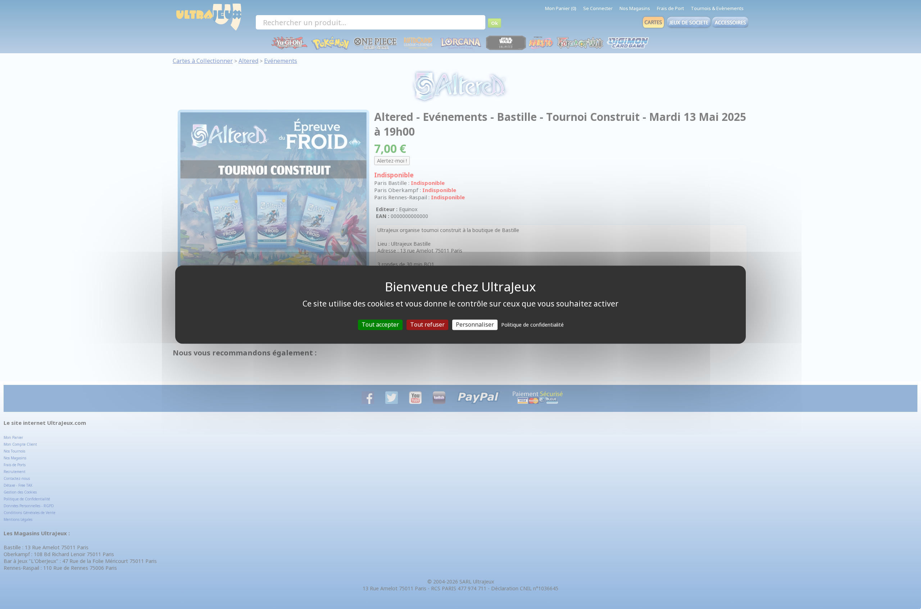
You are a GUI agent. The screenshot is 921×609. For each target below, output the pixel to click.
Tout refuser (427, 324)
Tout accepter (380, 324)
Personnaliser (475, 324)
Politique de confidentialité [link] (532, 324)
